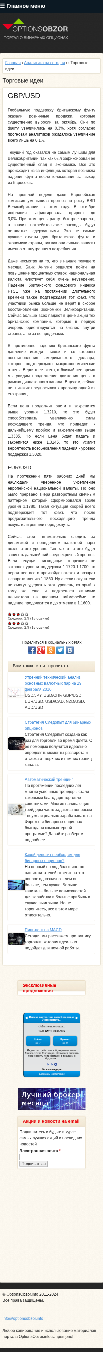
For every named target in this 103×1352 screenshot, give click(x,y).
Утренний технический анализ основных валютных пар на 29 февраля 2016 (53, 683)
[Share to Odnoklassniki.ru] (51, 650)
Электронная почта (40, 1151)
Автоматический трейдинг (49, 779)
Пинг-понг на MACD (43, 930)
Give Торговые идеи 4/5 (22, 614)
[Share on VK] (70, 650)
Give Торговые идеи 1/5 (10, 614)
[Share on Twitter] (60, 650)
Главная (13, 63)
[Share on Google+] (41, 650)
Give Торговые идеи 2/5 (14, 614)
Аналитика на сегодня (44, 63)
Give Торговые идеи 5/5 (27, 614)
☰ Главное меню (22, 6)
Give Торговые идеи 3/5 (18, 614)
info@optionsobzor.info (22, 1318)
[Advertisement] (51, 1226)
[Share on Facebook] (32, 650)
